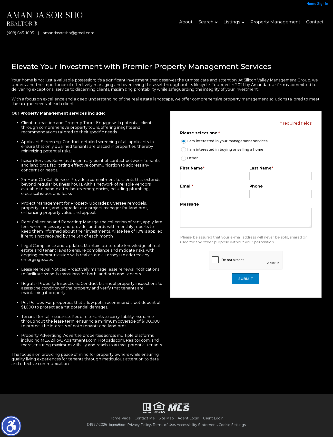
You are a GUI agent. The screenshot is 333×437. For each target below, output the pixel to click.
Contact (314, 22)
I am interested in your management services (227, 141)
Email (186, 186)
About (186, 22)
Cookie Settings (232, 425)
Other (192, 158)
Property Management (275, 22)
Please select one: (200, 133)
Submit (245, 279)
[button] (11, 426)
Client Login (213, 418)
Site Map (166, 418)
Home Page (120, 418)
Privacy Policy (139, 425)
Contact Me (145, 418)
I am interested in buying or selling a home (225, 149)
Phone (256, 186)
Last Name (261, 168)
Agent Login (188, 418)
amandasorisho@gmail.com (68, 32)
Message (189, 204)
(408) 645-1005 (20, 32)
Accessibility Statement (197, 425)
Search (206, 22)
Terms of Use (164, 425)
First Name (192, 168)
